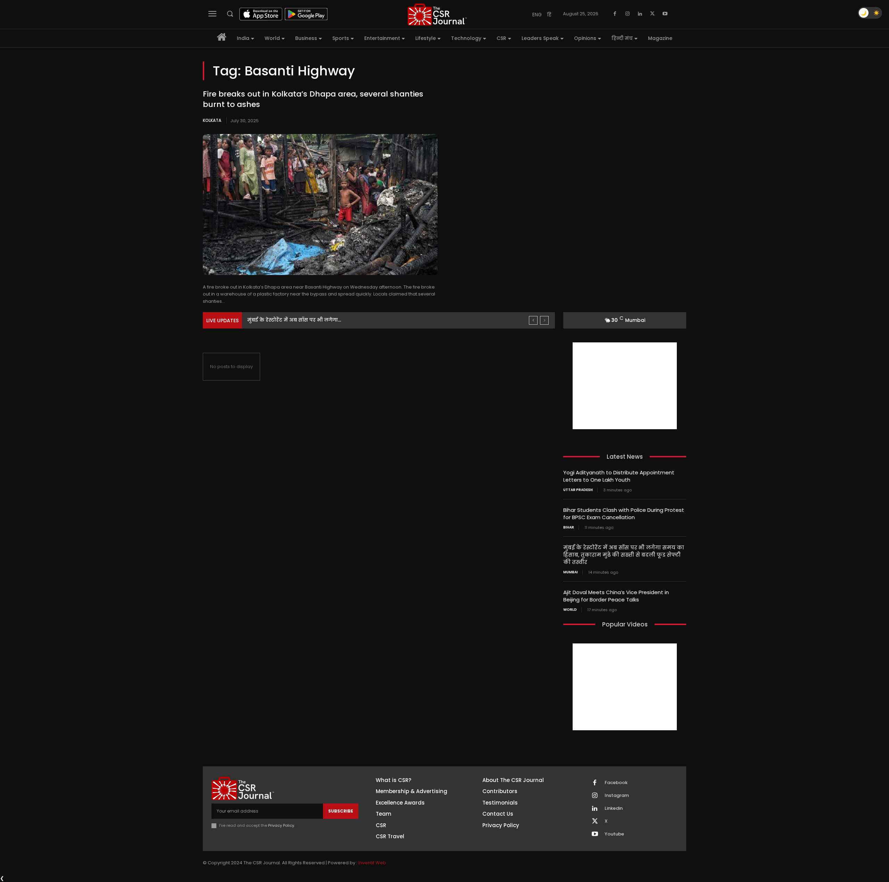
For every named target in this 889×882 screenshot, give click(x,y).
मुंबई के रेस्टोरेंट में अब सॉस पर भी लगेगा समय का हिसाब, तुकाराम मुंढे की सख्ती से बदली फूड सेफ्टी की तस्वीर (623, 555)
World (570, 609)
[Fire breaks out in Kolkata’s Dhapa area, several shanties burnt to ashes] (320, 204)
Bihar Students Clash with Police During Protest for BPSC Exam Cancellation (623, 513)
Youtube (614, 834)
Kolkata (212, 120)
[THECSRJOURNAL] (437, 14)
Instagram (617, 795)
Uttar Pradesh (578, 490)
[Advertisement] (625, 385)
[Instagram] (627, 14)
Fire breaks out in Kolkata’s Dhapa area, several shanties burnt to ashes (313, 99)
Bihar (568, 527)
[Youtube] (665, 14)
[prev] (533, 320)
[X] (652, 14)
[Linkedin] (640, 14)
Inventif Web (372, 862)
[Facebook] (615, 14)
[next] (544, 320)
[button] (230, 13)
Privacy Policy (281, 825)
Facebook (616, 783)
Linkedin (614, 808)
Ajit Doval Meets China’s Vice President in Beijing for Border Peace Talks (616, 596)
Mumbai (570, 572)
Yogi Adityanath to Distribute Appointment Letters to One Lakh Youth (618, 476)
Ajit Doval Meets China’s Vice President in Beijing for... (313, 319)
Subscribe (340, 811)
